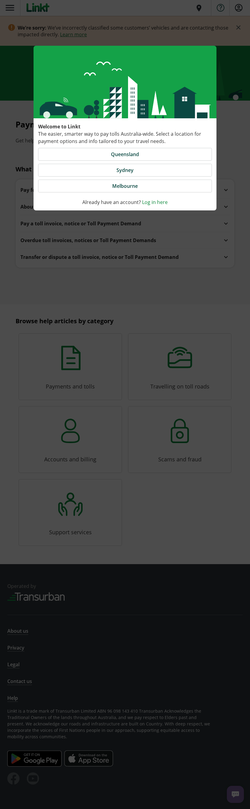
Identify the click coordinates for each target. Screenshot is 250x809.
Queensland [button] (125, 154)
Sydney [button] (125, 170)
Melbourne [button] (125, 186)
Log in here (155, 202)
